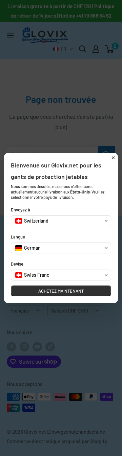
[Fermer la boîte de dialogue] (113, 157)
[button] (61, 220)
